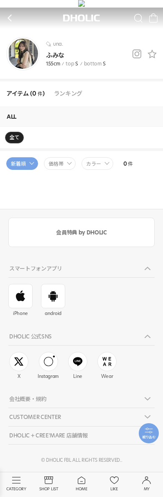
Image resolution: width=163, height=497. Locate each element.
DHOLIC (81, 18)
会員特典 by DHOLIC (81, 232)
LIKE (114, 489)
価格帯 (56, 163)
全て (14, 137)
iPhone (20, 313)
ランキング (68, 94)
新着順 (18, 163)
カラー (93, 163)
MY (147, 489)
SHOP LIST (48, 489)
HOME (81, 489)
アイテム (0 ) (25, 94)
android (53, 313)
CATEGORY (16, 489)
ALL (11, 116)
